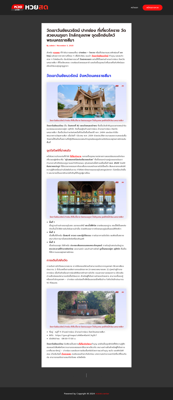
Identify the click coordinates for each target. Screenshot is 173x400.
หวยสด (56, 52)
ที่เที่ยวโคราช (75, 156)
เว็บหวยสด (66, 354)
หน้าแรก (134, 7)
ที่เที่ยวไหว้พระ (85, 343)
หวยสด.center (61, 7)
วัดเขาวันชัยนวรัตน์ (100, 55)
